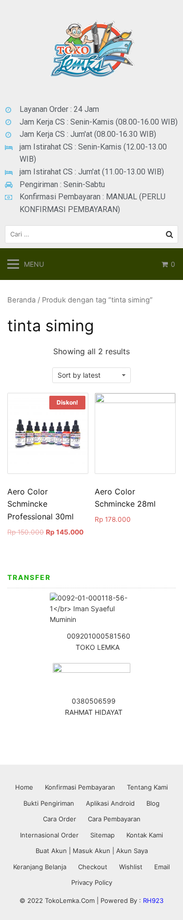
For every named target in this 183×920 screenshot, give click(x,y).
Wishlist (130, 867)
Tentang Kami (147, 787)
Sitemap (102, 835)
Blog (153, 803)
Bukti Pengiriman (48, 803)
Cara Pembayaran (114, 819)
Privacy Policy (91, 882)
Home (24, 787)
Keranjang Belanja (39, 867)
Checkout (92, 867)
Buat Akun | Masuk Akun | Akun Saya (92, 851)
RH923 (153, 900)
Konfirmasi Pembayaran (80, 787)
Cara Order (59, 819)
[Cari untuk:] (91, 234)
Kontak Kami (144, 835)
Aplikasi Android (110, 803)
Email (162, 867)
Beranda (21, 300)
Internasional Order (49, 835)
